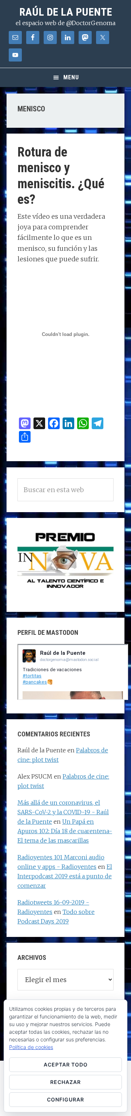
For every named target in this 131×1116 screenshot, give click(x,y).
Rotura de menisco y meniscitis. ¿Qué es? (60, 176)
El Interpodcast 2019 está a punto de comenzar (64, 876)
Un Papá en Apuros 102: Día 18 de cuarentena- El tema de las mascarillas (64, 831)
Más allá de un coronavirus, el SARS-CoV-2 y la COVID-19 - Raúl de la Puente (63, 812)
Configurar (65, 1099)
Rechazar (65, 1082)
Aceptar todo (66, 1064)
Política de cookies (31, 1047)
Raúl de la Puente (65, 11)
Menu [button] (71, 77)
